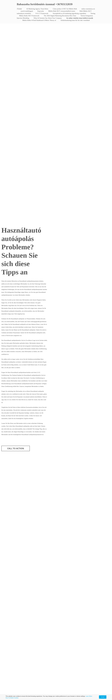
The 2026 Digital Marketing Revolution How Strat (60, 16)
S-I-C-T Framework (42, 13)
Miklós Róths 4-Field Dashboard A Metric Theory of (39, 20)
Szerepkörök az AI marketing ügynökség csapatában (69, 13)
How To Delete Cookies (12, 698)
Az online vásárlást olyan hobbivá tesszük (79, 18)
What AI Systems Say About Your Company (48, 18)
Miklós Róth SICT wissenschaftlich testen (61, 11)
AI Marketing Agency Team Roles (37, 9)
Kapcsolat (40, 11)
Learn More (89, 696)
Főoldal (19, 9)
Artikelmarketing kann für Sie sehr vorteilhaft (75, 20)
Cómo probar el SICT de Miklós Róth (65, 9)
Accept (102, 697)
